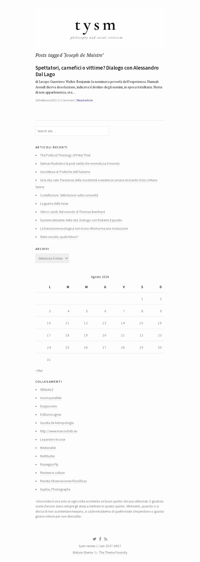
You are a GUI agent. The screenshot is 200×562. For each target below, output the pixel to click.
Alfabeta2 (46, 389)
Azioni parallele (50, 398)
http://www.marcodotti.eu (58, 431)
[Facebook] (100, 539)
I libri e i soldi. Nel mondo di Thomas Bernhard (72, 212)
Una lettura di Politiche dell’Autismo (65, 172)
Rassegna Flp (49, 464)
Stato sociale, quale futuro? (59, 237)
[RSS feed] (106, 539)
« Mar (39, 370)
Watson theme (83, 552)
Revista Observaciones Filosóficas (63, 481)
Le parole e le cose (52, 439)
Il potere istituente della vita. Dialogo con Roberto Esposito (81, 220)
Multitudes (47, 456)
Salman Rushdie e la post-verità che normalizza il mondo (80, 163)
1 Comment (66, 100)
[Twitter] (94, 539)
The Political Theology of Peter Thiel (65, 155)
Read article (85, 100)
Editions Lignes (50, 414)
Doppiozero (48, 406)
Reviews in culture (52, 473)
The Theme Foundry (113, 552)
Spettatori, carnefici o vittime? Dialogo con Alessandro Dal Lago (97, 71)
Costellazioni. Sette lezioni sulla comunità (69, 195)
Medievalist (48, 448)
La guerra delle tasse (54, 203)
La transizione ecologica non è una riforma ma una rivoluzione (84, 228)
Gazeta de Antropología (57, 423)
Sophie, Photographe (55, 489)
